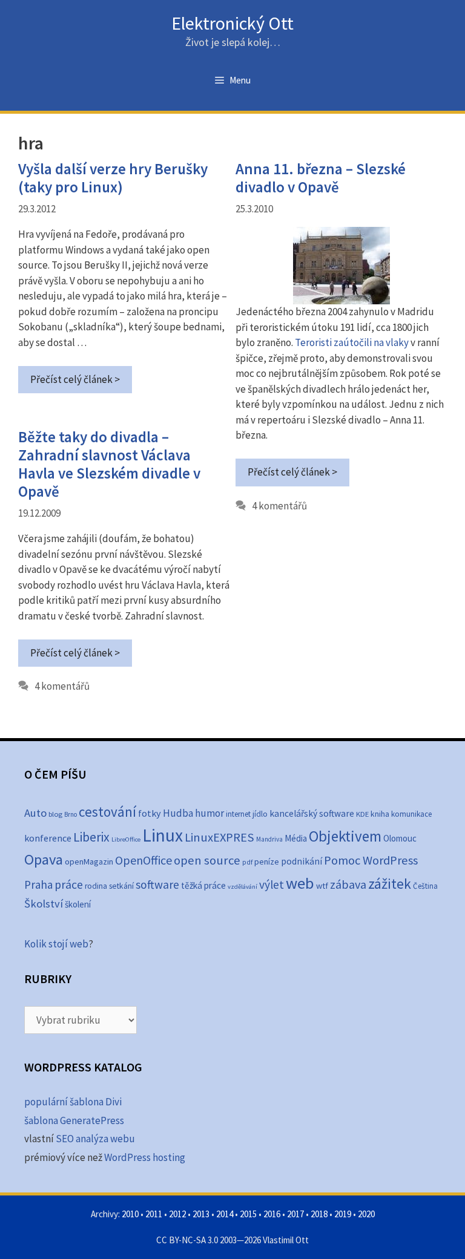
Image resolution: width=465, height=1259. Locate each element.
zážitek (389, 883)
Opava (43, 859)
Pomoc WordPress (371, 860)
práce (68, 884)
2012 (177, 1214)
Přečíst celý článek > (75, 379)
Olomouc (400, 838)
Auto (35, 813)
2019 (342, 1214)
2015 (248, 1214)
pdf (247, 861)
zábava (348, 884)
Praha (38, 884)
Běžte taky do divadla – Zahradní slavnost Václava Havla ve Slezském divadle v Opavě (109, 464)
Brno (70, 814)
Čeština (425, 886)
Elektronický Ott (232, 22)
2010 (130, 1214)
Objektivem (345, 836)
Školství (43, 904)
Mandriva (269, 839)
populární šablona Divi (73, 1101)
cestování (107, 811)
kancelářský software (311, 813)
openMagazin (89, 861)
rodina (96, 886)
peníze (266, 861)
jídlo (260, 814)
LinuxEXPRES (219, 837)
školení (78, 904)
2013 (201, 1214)
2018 (319, 1214)
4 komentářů (279, 505)
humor (209, 813)
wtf (322, 885)
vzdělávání (242, 887)
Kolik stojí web (56, 943)
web (300, 883)
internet (238, 814)
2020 (366, 1214)
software (157, 884)
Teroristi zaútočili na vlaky (352, 342)
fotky (149, 813)
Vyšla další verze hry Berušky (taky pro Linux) (113, 178)
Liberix (91, 837)
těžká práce (203, 885)
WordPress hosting (144, 1157)
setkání (121, 886)
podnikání (301, 861)
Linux (162, 835)
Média (296, 838)
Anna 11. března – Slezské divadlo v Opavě (321, 178)
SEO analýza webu (95, 1138)
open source (207, 860)
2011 (153, 1214)
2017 (295, 1214)
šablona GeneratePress (74, 1120)
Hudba (178, 813)
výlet (271, 884)
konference (47, 838)
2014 (224, 1214)
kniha (380, 814)
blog (55, 814)
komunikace (411, 814)
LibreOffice (125, 839)
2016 (271, 1214)
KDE (362, 814)
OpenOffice (143, 860)
